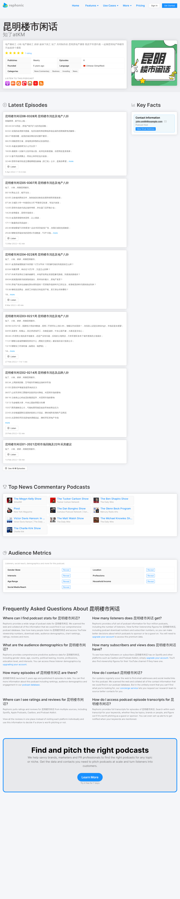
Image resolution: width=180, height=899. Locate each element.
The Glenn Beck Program (115, 508)
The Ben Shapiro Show (114, 498)
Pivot (17, 508)
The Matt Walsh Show (70, 518)
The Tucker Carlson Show (73, 498)
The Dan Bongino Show (71, 508)
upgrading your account (14, 664)
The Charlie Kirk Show (27, 528)
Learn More (90, 777)
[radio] (6, 53)
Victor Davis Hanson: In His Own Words (30, 518)
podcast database (31, 684)
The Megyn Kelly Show (27, 498)
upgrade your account (103, 636)
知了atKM (14, 34)
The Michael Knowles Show (116, 518)
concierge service (129, 688)
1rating (28, 53)
